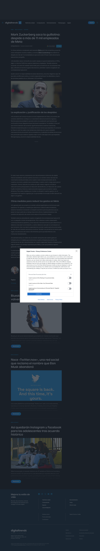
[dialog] (50, 275)
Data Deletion (41, 299)
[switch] (69, 278)
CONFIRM (39, 294)
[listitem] (50, 274)
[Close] (77, 251)
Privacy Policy (58, 299)
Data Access (50, 299)
